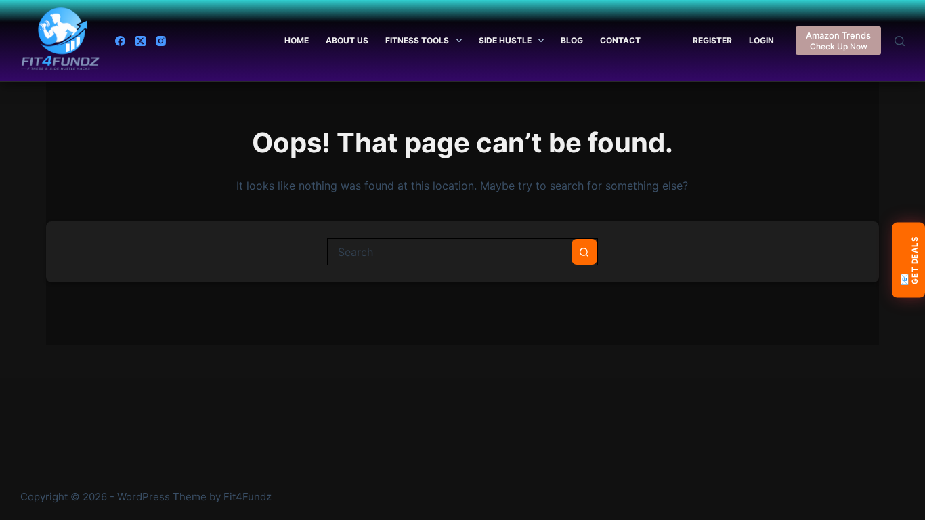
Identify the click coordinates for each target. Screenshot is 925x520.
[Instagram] (161, 41)
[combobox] (450, 251)
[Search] (900, 41)
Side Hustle (505, 40)
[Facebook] (120, 41)
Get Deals (908, 260)
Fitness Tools (417, 40)
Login (761, 40)
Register (712, 40)
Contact (620, 40)
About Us (347, 40)
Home (296, 40)
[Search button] (584, 252)
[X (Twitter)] (140, 41)
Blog (572, 40)
